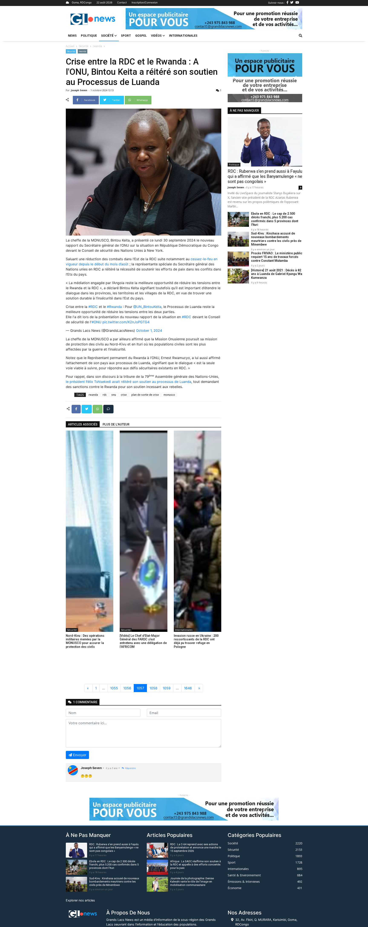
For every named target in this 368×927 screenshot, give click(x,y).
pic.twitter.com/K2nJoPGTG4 (126, 322)
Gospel (141, 35)
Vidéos (156, 35)
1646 (188, 688)
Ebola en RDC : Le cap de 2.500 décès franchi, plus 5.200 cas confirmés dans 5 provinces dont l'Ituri (274, 219)
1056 (127, 688)
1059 (167, 688)
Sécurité (83, 46)
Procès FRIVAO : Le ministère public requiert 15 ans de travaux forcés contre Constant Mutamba (276, 257)
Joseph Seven (79, 90)
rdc (105, 395)
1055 (114, 688)
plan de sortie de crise (145, 395)
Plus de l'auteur (116, 424)
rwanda (97, 46)
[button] (139, 18)
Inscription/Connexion (145, 2)
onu (113, 395)
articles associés (83, 424)
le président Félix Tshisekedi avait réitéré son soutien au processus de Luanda (128, 381)
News (72, 35)
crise (124, 395)
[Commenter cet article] (108, 408)
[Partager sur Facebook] (77, 408)
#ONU (96, 322)
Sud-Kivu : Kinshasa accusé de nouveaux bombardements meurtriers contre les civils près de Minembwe (276, 239)
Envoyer (79, 755)
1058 (153, 688)
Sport (126, 35)
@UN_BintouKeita (147, 307)
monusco (169, 395)
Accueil (70, 46)
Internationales (183, 35)
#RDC (93, 307)
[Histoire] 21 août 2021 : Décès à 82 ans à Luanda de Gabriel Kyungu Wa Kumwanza (276, 274)
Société (107, 35)
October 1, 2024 (149, 330)
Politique (89, 35)
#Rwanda (114, 307)
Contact (122, 2)
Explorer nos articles (80, 900)
